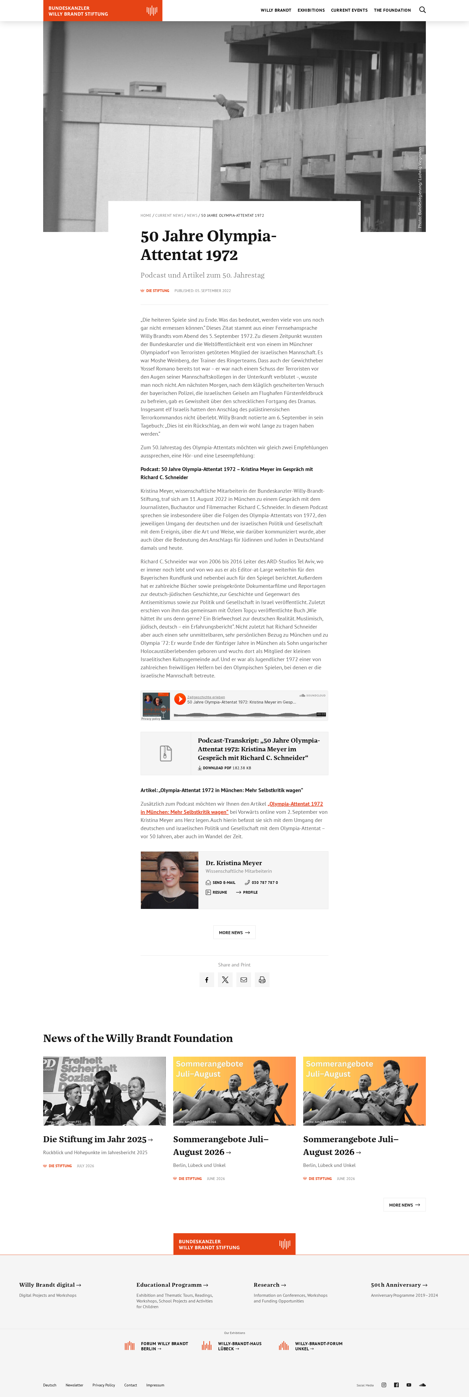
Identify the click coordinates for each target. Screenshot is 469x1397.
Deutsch (49, 1385)
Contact (130, 1385)
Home (146, 215)
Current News (169, 215)
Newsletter (74, 1385)
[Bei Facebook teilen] (206, 979)
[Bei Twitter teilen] (225, 979)
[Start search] (418, 11)
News (192, 215)
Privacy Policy (104, 1385)
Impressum (155, 1385)
